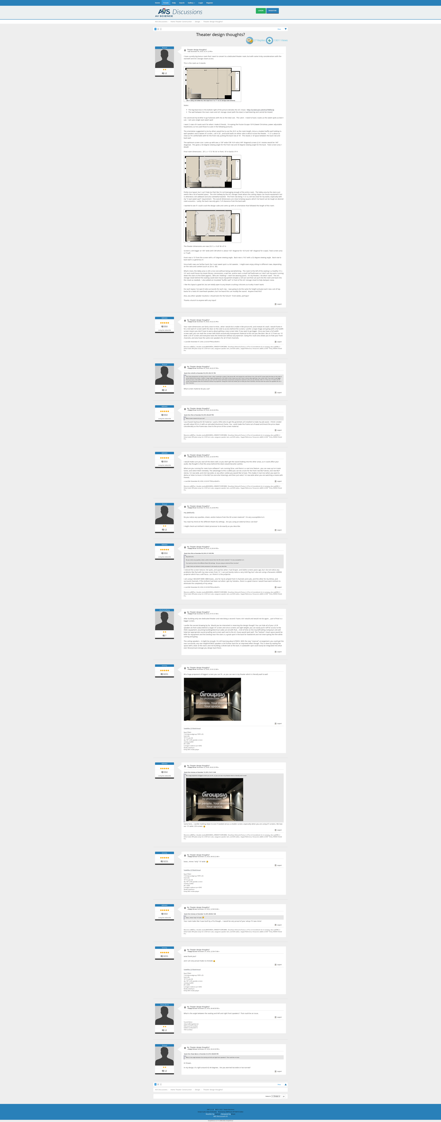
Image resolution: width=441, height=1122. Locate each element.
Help (174, 3)
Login (200, 3)
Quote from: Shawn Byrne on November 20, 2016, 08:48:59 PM (201, 1054)
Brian (233, 1114)
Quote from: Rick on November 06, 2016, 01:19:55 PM (199, 553)
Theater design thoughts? (197, 50)
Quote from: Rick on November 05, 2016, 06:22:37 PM (199, 415)
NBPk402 (164, 318)
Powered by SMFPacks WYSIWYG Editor (230, 1112)
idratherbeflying (164, 610)
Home (157, 3)
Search (181, 3)
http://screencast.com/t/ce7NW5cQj (260, 110)
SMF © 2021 (219, 1109)
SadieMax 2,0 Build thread (192, 728)
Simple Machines (228, 1109)
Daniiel (217, 1114)
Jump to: (268, 1096)
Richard (164, 48)
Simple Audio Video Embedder (207, 1112)
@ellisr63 (190, 513)
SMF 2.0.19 (210, 1109)
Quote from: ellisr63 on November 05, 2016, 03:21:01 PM (200, 373)
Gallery (191, 3)
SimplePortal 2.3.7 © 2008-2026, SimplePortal (220, 1120)
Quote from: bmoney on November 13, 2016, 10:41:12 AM (200, 772)
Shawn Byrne (164, 1005)
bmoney (164, 666)
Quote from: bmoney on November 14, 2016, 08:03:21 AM (200, 914)
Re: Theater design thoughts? (198, 320)
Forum (166, 3)
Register (209, 3)
